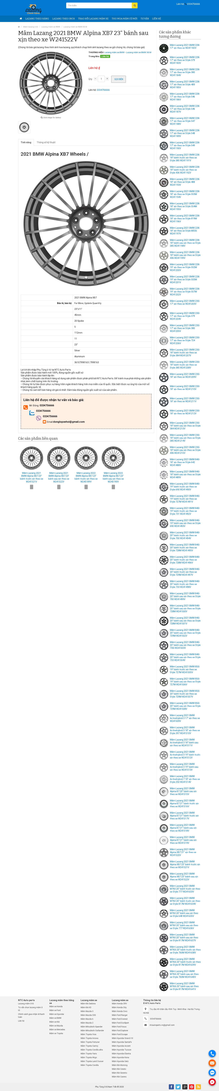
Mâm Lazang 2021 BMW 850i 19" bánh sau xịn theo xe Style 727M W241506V (185, 681)
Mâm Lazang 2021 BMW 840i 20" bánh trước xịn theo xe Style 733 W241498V (184, 584)
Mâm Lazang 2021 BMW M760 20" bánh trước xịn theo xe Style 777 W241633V (185, 889)
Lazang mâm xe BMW (50, 27)
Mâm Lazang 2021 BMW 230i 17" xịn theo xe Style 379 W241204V (184, 316)
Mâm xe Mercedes (57, 1029)
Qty (90, 79)
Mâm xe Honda (56, 1006)
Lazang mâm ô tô (26, 1003)
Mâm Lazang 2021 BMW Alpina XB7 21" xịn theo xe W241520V (183, 852)
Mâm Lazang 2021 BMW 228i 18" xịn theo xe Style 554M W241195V (184, 206)
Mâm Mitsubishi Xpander (91, 1027)
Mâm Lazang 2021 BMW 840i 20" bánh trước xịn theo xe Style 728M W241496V (184, 560)
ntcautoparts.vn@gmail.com (162, 1025)
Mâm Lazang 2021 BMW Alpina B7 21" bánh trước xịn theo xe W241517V (184, 816)
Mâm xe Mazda (56, 1026)
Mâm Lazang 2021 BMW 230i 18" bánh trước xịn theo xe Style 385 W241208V (184, 365)
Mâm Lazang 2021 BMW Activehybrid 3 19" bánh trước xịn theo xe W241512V (185, 755)
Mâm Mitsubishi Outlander (92, 1030)
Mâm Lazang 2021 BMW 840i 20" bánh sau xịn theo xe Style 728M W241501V (185, 621)
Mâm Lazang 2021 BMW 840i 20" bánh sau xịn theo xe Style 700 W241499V (185, 596)
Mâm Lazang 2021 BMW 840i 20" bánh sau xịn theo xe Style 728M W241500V (185, 608)
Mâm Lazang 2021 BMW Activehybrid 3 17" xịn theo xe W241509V (185, 718)
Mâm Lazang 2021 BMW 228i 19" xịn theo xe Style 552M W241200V (184, 267)
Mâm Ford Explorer (120, 1030)
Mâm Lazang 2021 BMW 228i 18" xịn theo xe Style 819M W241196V (184, 218)
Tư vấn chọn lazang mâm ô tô (30, 1008)
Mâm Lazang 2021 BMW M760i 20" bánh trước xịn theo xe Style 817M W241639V (185, 962)
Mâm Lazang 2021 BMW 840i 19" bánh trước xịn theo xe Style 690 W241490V (184, 486)
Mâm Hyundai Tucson (121, 1050)
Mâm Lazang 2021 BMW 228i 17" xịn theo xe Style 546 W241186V (184, 97)
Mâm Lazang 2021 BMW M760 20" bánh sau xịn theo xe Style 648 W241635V (184, 913)
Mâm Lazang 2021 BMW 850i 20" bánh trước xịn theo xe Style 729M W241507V (184, 694)
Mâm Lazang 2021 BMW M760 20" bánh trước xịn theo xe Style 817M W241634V (185, 901)
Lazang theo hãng (37, 18)
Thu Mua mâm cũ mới (124, 18)
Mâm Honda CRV (119, 1003)
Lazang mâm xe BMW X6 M (75, 27)
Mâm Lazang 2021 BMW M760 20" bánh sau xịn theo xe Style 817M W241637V (184, 937)
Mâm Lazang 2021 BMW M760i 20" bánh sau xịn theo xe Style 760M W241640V (184, 974)
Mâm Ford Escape (119, 1034)
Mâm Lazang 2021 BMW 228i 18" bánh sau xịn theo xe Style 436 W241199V (185, 255)
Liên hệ (21, 1021)
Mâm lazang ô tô (30, 27)
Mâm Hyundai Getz (120, 1061)
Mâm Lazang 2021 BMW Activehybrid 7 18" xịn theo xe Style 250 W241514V (185, 779)
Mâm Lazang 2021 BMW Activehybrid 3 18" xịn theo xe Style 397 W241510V (185, 730)
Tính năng (26, 142)
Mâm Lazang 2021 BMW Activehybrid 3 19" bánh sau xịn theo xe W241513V (184, 767)
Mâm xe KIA (54, 1022)
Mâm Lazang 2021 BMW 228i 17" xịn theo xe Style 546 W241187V (184, 109)
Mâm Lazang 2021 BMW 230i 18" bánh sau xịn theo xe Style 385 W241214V (185, 438)
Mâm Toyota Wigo (89, 1057)
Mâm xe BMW (55, 1018)
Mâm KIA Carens (119, 1077)
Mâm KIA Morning (119, 1065)
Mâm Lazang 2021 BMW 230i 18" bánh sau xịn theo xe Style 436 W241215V (185, 450)
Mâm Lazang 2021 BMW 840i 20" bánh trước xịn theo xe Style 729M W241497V (184, 572)
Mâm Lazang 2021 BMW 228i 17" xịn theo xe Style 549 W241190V (184, 145)
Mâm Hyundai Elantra (121, 1054)
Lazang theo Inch (63, 18)
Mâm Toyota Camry (89, 1046)
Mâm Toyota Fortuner (90, 1042)
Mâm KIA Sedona (88, 1003)
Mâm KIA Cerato (119, 1069)
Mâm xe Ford (55, 1010)
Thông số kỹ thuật (46, 142)
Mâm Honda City (119, 1007)
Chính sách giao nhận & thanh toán (31, 1015)
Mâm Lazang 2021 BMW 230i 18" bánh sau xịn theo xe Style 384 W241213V (185, 426)
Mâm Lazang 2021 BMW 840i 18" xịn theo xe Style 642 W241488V (184, 462)
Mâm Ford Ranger (119, 1015)
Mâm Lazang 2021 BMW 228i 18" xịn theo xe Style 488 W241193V (184, 182)
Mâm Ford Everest (120, 1019)
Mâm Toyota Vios (88, 1034)
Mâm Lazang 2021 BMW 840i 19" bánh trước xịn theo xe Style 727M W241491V (184, 499)
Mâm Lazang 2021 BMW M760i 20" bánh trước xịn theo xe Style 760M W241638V (185, 950)
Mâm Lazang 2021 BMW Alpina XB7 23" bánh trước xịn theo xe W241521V (185, 864)
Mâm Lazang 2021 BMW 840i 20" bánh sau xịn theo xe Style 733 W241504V (185, 657)
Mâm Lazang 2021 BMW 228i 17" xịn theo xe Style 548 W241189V (184, 133)
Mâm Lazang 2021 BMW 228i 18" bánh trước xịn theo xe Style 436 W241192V (184, 170)
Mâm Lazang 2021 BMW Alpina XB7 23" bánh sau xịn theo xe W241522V (184, 876)
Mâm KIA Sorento (119, 1073)
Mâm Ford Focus (119, 1027)
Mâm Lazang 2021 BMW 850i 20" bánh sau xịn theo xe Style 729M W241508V (185, 706)
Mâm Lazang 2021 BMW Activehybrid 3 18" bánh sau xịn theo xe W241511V (184, 742)
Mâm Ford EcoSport (120, 1023)
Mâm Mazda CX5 (88, 1015)
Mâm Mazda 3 (87, 1011)
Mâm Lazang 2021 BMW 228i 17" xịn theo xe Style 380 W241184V (184, 72)
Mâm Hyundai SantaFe (122, 1042)
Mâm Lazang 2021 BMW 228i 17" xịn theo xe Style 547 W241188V (184, 121)
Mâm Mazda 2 (87, 1023)
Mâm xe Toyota (56, 1033)
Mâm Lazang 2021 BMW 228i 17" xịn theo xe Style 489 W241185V (184, 84)
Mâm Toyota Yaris (89, 1054)
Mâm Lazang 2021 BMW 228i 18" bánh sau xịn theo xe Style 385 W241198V (185, 243)
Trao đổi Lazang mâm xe (93, 18)
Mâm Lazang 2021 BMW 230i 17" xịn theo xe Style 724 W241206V (184, 340)
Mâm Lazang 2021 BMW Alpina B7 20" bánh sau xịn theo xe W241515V (183, 791)
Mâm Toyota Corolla (90, 1065)
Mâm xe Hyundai (56, 1014)
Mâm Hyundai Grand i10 (122, 1038)
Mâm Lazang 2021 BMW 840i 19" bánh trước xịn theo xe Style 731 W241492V (184, 511)
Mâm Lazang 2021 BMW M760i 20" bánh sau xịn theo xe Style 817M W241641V (184, 986)
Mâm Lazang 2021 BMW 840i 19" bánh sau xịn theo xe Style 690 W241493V (185, 523)
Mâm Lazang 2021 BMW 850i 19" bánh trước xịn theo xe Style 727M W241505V (184, 669)
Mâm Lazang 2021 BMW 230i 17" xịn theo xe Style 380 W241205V (184, 328)
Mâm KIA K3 (86, 1007)
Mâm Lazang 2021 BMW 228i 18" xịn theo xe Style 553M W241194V (184, 194)
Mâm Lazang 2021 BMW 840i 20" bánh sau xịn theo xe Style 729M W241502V (185, 633)
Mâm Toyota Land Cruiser (92, 1061)
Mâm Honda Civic (119, 1011)
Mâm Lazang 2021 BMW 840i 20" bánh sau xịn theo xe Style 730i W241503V (185, 645)
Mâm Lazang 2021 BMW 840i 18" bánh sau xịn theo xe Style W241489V (185, 474)
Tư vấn (145, 18)
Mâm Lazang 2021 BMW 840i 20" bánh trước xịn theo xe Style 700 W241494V (184, 535)
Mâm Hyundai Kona (120, 1057)
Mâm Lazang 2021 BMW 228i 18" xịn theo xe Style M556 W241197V (184, 231)
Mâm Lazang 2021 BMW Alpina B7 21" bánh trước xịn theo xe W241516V (184, 803)
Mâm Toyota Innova (89, 1038)
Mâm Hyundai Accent (121, 1046)
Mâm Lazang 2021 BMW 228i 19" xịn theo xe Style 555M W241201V (184, 279)
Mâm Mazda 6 (87, 1019)
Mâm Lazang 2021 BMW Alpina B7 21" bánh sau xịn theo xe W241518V (183, 828)
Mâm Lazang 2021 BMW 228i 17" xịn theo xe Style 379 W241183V (184, 60)
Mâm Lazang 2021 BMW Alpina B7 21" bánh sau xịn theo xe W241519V (183, 840)
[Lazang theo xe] (21, 19)
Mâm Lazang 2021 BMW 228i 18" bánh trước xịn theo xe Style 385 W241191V (184, 157)
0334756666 (193, 4)
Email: (50, 421)
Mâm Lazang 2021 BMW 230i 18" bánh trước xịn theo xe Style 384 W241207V (184, 352)
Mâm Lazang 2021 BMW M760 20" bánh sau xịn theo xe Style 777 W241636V (184, 925)
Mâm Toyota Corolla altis (92, 1050)
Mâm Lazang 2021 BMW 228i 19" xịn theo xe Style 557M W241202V (184, 292)
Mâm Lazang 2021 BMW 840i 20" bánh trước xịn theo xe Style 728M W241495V (184, 547)
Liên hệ (156, 18)
